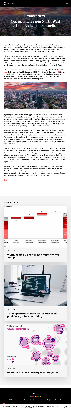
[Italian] (39, 397)
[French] (35, 397)
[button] (67, 3)
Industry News (35, 15)
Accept (59, 407)
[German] (37, 397)
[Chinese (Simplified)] (32, 397)
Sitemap (62, 400)
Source (6, 180)
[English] (34, 397)
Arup (6, 72)
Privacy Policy (45, 400)
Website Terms (54, 400)
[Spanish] (40, 397)
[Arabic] (30, 397)
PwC (57, 72)
